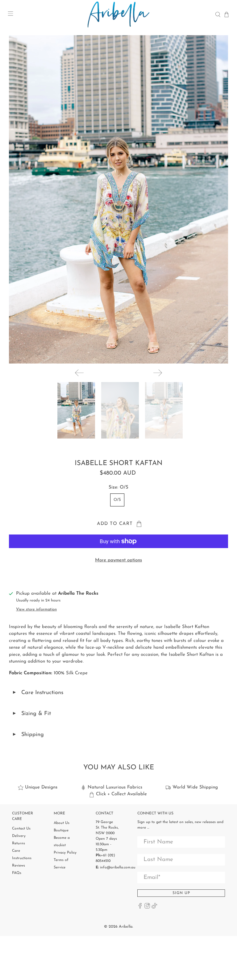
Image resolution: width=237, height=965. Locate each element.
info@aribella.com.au (117, 867)
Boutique (61, 830)
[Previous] (79, 372)
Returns (18, 843)
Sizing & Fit (31, 714)
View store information (36, 609)
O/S (117, 500)
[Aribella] (118, 14)
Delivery (19, 836)
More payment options (118, 560)
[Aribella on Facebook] (140, 907)
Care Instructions (37, 693)
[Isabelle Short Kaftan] (118, 199)
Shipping (28, 735)
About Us (61, 823)
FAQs (16, 873)
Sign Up (181, 893)
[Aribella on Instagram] (147, 907)
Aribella (125, 927)
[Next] (157, 372)
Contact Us (21, 828)
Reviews (18, 865)
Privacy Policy (65, 853)
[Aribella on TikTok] (154, 907)
